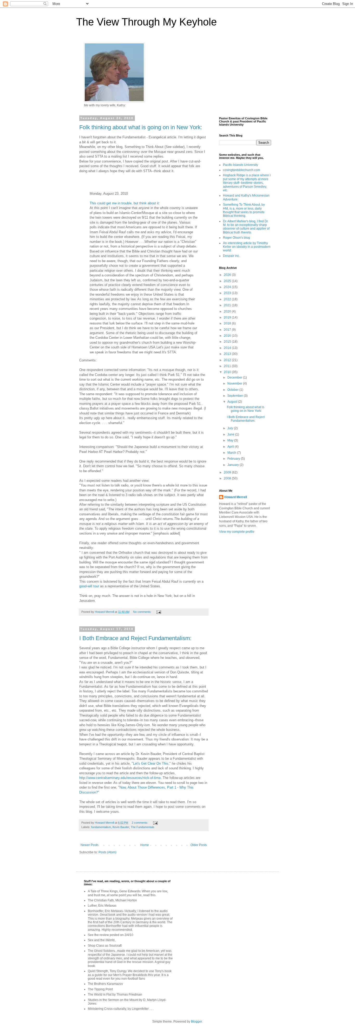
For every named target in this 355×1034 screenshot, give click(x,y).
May (230, 440)
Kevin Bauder (121, 827)
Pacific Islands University (240, 165)
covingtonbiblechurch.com (241, 170)
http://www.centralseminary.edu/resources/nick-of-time (120, 778)
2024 (228, 287)
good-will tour (89, 586)
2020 (228, 311)
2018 (228, 323)
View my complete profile (236, 532)
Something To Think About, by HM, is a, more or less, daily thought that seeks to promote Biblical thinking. (244, 210)
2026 (228, 275)
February (234, 458)
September (235, 396)
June (231, 434)
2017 (228, 329)
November (235, 383)
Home (144, 845)
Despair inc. (231, 256)
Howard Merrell (235, 497)
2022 (228, 299)
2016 (228, 335)
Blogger (196, 1021)
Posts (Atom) (107, 852)
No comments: (142, 611)
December (235, 377)
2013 (228, 354)
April (231, 446)
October (233, 390)
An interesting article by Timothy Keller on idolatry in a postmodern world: (247, 246)
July (230, 428)
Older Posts (198, 845)
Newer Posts (89, 845)
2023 (228, 293)
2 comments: (140, 822)
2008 (228, 478)
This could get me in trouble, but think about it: (125, 203)
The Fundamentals (142, 827)
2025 (228, 281)
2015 (228, 341)
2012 (228, 360)
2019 (228, 317)
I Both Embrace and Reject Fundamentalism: (135, 638)
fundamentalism (101, 827)
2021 (228, 305)
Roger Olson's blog (236, 237)
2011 (228, 366)
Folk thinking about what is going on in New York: (140, 127)
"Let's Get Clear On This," (151, 763)
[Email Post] (158, 611)
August (232, 402)
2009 (228, 472)
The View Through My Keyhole (146, 22)
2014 (228, 348)
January (233, 465)
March (232, 452)
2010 (228, 372)
